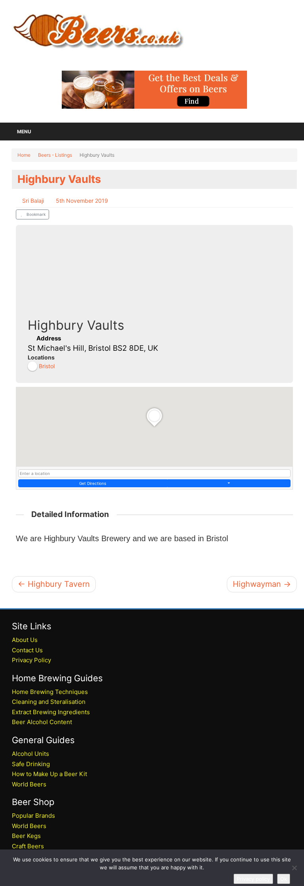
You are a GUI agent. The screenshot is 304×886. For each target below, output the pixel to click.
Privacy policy (253, 879)
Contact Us (27, 650)
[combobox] (154, 473)
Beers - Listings (55, 155)
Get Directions (92, 483)
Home (23, 155)
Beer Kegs (26, 836)
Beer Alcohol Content (42, 722)
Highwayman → (262, 584)
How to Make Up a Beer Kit (49, 774)
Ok (283, 879)
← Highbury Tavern (54, 584)
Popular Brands (33, 815)
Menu (24, 132)
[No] (294, 868)
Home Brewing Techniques (50, 692)
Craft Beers (28, 846)
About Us (25, 640)
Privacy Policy (31, 660)
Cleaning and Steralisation (49, 701)
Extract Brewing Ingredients (51, 712)
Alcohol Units (30, 753)
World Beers (29, 784)
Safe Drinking (31, 764)
